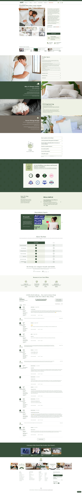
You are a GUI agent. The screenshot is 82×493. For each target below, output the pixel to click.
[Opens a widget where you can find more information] (79, 492)
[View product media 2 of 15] (29, 29)
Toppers (39, 480)
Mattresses (26, 2)
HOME (20, 4)
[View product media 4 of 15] (42, 29)
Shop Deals (47, 0)
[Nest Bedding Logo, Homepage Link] (21, 3)
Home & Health (40, 2)
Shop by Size (46, 480)
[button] (53, 27)
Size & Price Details (50, 25)
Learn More (45, 286)
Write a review (58, 299)
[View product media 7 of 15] (35, 34)
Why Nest (45, 2)
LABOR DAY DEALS (51, 2)
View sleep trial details (53, 39)
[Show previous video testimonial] (19, 222)
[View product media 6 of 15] (29, 34)
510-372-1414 (38, 271)
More (47, 205)
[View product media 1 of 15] (22, 29)
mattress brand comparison (52, 268)
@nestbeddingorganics (41, 466)
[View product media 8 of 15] (42, 34)
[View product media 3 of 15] (35, 29)
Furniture (35, 2)
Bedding (31, 2)
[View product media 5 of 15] (22, 34)
